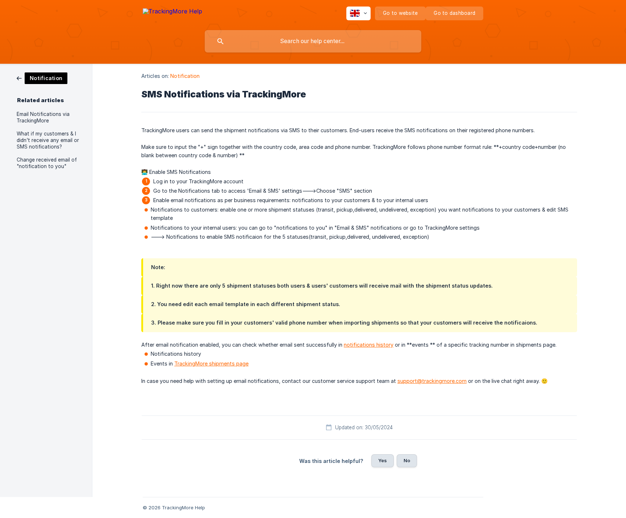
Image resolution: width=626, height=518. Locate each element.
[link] (42, 77)
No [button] (407, 460)
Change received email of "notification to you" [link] (47, 163)
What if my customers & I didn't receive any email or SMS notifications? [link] (48, 140)
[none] (172, 12)
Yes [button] (382, 460)
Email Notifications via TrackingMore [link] (43, 117)
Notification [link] (185, 76)
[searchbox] (313, 41)
